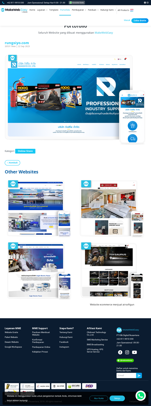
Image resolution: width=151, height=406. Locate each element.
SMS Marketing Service (97, 339)
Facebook (63, 342)
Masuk (127, 20)
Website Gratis (11, 332)
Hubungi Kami (107, 10)
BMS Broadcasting (95, 344)
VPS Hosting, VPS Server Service (95, 350)
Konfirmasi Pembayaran (38, 340)
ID (148, 2)
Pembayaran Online (41, 347)
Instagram (64, 347)
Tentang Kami (65, 332)
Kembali (13, 162)
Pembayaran (78, 10)
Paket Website (11, 337)
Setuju (117, 398)
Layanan (41, 10)
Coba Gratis (140, 20)
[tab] (42, 10)
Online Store (25, 151)
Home (32, 10)
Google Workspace (13, 347)
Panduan (92, 10)
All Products (124, 10)
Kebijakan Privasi (40, 352)
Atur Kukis (99, 398)
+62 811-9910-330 (15, 2)
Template (53, 10)
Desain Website (12, 342)
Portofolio (65, 10)
